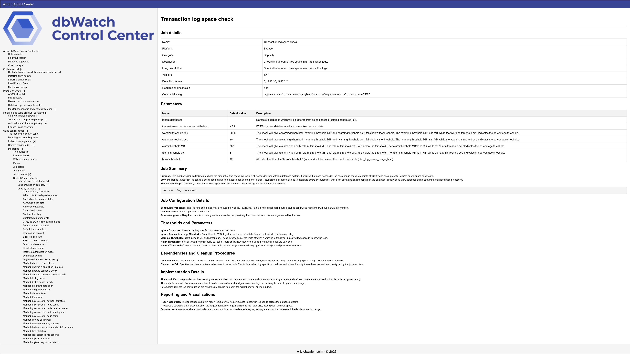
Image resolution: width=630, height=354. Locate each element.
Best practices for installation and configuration (32, 72)
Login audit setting (32, 255)
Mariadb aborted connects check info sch (44, 274)
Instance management (20, 141)
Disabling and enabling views (23, 137)
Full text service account (35, 240)
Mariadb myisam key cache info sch (41, 342)
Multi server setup (17, 87)
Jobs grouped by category (31, 184)
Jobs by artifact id (27, 188)
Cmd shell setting (32, 214)
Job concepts (20, 174)
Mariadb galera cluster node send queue (44, 312)
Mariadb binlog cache (34, 278)
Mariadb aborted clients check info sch (43, 266)
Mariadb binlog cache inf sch (38, 282)
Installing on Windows (19, 75)
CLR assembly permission (36, 191)
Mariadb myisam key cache (37, 338)
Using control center (13, 130)
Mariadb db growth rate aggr (38, 285)
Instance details (21, 155)
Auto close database (33, 206)
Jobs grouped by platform (31, 181)
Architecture (14, 93)
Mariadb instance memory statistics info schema (48, 327)
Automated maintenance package (25, 123)
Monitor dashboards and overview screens (30, 108)
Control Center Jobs (23, 178)
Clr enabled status (32, 210)
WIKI (6, 4)
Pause (16, 163)
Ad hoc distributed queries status (40, 195)
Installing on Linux (17, 79)
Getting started (11, 69)
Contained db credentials (36, 217)
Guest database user (34, 244)
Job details (18, 166)
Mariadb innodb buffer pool (37, 319)
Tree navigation (21, 151)
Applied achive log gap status (38, 199)
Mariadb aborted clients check (38, 263)
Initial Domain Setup (18, 83)
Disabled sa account (33, 233)
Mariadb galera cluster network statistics (44, 300)
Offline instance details (25, 159)
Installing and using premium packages (23, 112)
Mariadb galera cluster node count (41, 304)
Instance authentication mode (38, 251)
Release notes (15, 54)
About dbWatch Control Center (19, 51)
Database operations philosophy (25, 105)
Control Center (23, 4)
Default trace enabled (34, 229)
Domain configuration (19, 145)
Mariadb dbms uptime (34, 293)
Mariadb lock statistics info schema (41, 334)
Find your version (17, 57)
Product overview (12, 90)
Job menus (19, 170)
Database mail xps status (36, 225)
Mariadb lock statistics (34, 331)
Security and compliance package (25, 119)
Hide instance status (33, 248)
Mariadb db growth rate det (37, 289)
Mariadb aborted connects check (40, 270)
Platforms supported (18, 61)
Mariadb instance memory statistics (41, 323)
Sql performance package (21, 115)
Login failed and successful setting (41, 259)
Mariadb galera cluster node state (40, 315)
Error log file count (32, 236)
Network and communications (23, 101)
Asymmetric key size (33, 202)
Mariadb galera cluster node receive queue (45, 308)
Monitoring (13, 148)
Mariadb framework (33, 297)
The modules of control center (23, 133)
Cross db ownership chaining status (41, 221)
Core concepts (15, 65)
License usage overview (20, 126)
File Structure (15, 97)
